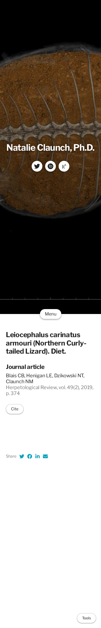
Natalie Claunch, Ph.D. (50, 147)
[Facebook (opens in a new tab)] (29, 456)
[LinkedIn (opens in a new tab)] (37, 456)
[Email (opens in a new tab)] (45, 456)
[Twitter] (37, 166)
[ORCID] (50, 166)
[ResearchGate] (64, 166)
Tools (86, 618)
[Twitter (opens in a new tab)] (21, 456)
